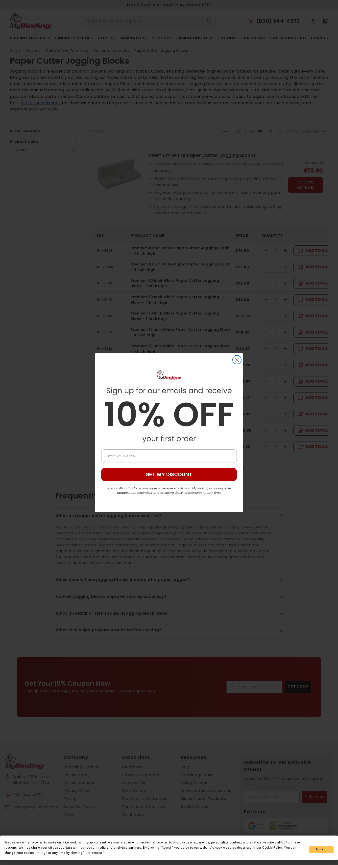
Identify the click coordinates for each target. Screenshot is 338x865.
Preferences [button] (93, 853)
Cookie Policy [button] (272, 847)
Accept (321, 849)
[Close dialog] (237, 359)
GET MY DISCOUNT (169, 474)
